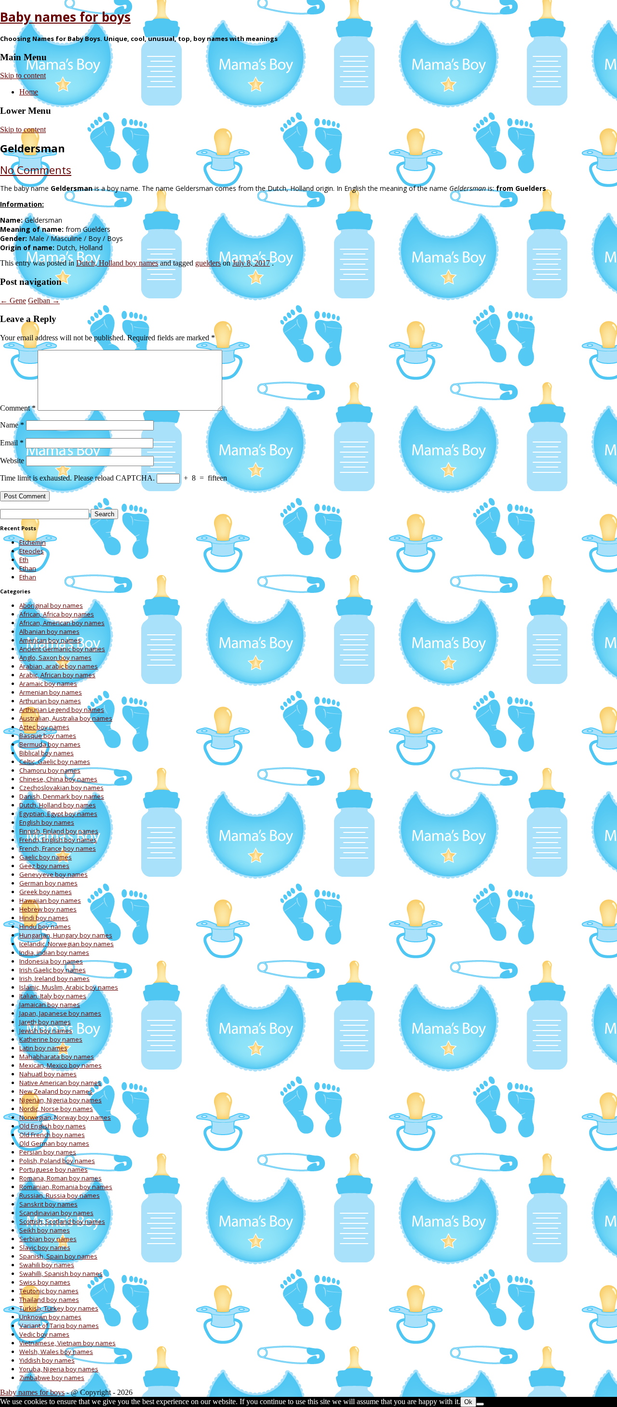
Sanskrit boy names (48, 1204)
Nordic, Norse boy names (56, 1108)
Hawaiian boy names (50, 900)
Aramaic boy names (48, 683)
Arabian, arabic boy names (58, 666)
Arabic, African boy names (57, 674)
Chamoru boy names (49, 770)
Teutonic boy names (49, 1290)
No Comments (35, 169)
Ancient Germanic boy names (62, 648)
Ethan (27, 568)
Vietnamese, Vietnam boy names (67, 1343)
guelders (208, 263)
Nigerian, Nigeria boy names (60, 1100)
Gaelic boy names (45, 857)
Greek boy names (45, 891)
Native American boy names (60, 1082)
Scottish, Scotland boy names (62, 1221)
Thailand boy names (49, 1299)
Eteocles (31, 551)
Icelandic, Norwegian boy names (66, 943)
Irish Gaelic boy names (52, 969)
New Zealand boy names (56, 1091)
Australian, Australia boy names (65, 718)
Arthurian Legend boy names (61, 709)
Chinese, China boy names (58, 779)
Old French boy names (52, 1134)
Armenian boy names (50, 692)
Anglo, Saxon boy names (55, 657)
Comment (18, 408)
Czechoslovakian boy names (61, 787)
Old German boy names (54, 1143)
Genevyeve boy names (53, 874)
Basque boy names (47, 735)
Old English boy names (52, 1126)
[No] (480, 1404)
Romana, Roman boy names (60, 1178)
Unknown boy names (50, 1317)
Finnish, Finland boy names (58, 831)
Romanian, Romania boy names (65, 1186)
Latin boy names (43, 1048)
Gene (13, 300)
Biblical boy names (46, 753)
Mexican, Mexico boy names (60, 1065)
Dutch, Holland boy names (117, 263)
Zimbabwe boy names (51, 1377)
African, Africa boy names (56, 614)
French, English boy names (58, 839)
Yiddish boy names (47, 1360)
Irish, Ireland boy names (54, 978)
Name (12, 425)
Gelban (44, 300)
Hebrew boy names (48, 909)
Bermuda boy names (49, 744)
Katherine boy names (50, 1039)
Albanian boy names (49, 631)
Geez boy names (44, 865)
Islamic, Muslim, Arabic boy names (68, 987)
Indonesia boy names (51, 961)
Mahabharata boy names (56, 1056)
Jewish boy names (45, 1030)
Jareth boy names (45, 1022)
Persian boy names (47, 1152)
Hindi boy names (43, 917)
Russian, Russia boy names (59, 1195)
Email (12, 443)
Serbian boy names (48, 1238)
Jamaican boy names (49, 1004)
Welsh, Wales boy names (56, 1351)
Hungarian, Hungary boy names (65, 935)
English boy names (46, 822)
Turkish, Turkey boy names (58, 1308)
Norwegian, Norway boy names (65, 1117)
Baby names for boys (65, 17)
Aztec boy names (44, 727)
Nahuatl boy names (48, 1074)
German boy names (48, 883)
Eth (23, 559)
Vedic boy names (44, 1334)
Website (12, 460)
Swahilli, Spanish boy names (61, 1273)
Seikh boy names (44, 1230)
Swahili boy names (46, 1264)
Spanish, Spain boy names (58, 1256)
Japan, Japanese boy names (60, 1013)
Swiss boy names (44, 1282)
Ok (468, 1402)
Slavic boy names (44, 1247)
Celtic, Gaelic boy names (54, 761)
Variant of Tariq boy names (59, 1325)
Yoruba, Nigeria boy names (58, 1369)
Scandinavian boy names (56, 1212)
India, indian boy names (54, 952)
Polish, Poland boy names (57, 1160)
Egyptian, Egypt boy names (58, 813)
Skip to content (23, 75)
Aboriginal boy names (51, 605)
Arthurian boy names (50, 701)
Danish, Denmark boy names (61, 796)
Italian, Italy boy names (52, 996)
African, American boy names (62, 622)
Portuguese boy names (53, 1169)
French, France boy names (57, 848)
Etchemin (32, 542)
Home (28, 92)
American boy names (50, 640)
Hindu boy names (45, 926)
